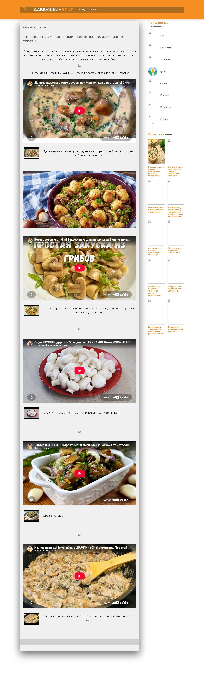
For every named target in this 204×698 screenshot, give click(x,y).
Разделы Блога (87, 10)
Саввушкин (53, 9)
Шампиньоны (38, 27)
